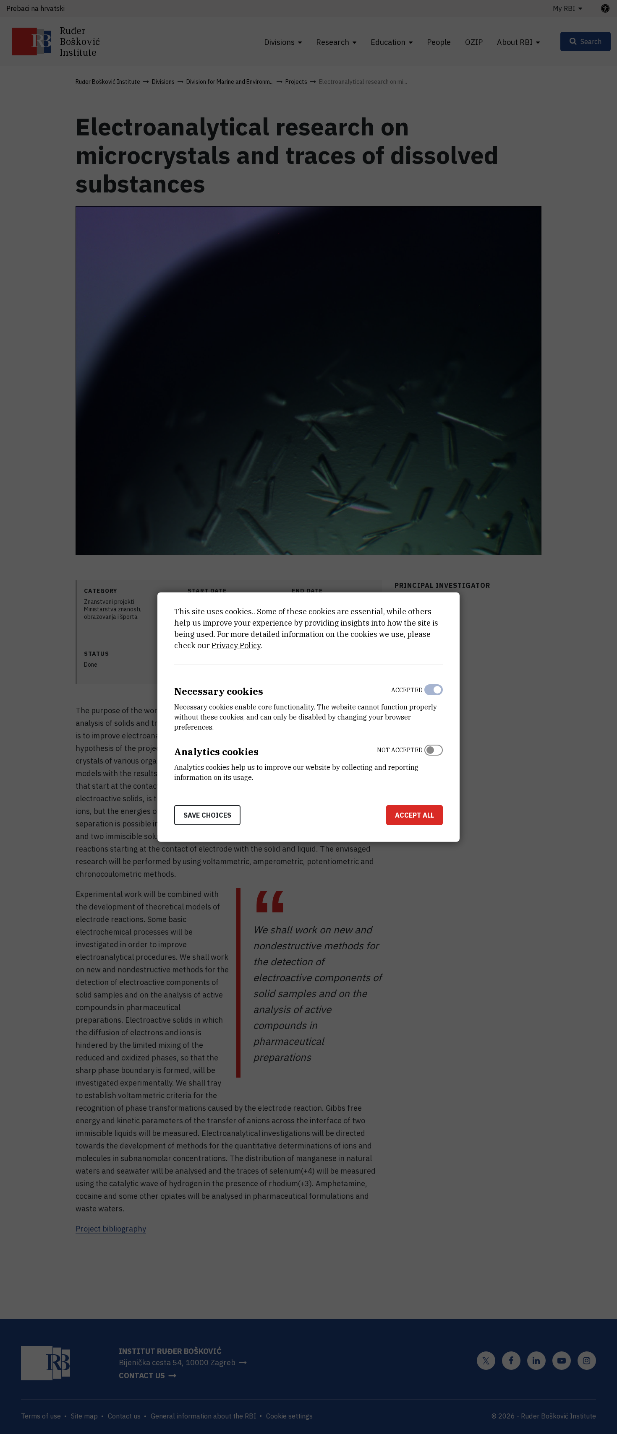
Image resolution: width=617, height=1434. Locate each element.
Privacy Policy (236, 645)
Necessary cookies (218, 691)
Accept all (414, 815)
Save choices (207, 815)
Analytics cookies (216, 752)
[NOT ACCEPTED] (433, 762)
